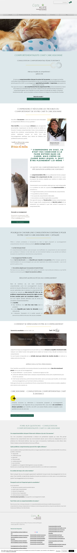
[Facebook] (37, 532)
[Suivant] (63, 339)
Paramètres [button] (58, 551)
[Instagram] (35, 532)
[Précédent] (13, 339)
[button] (70, 2)
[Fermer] (75, 551)
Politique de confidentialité (11, 551)
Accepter (71, 551)
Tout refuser (64, 551)
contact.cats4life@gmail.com (18, 218)
